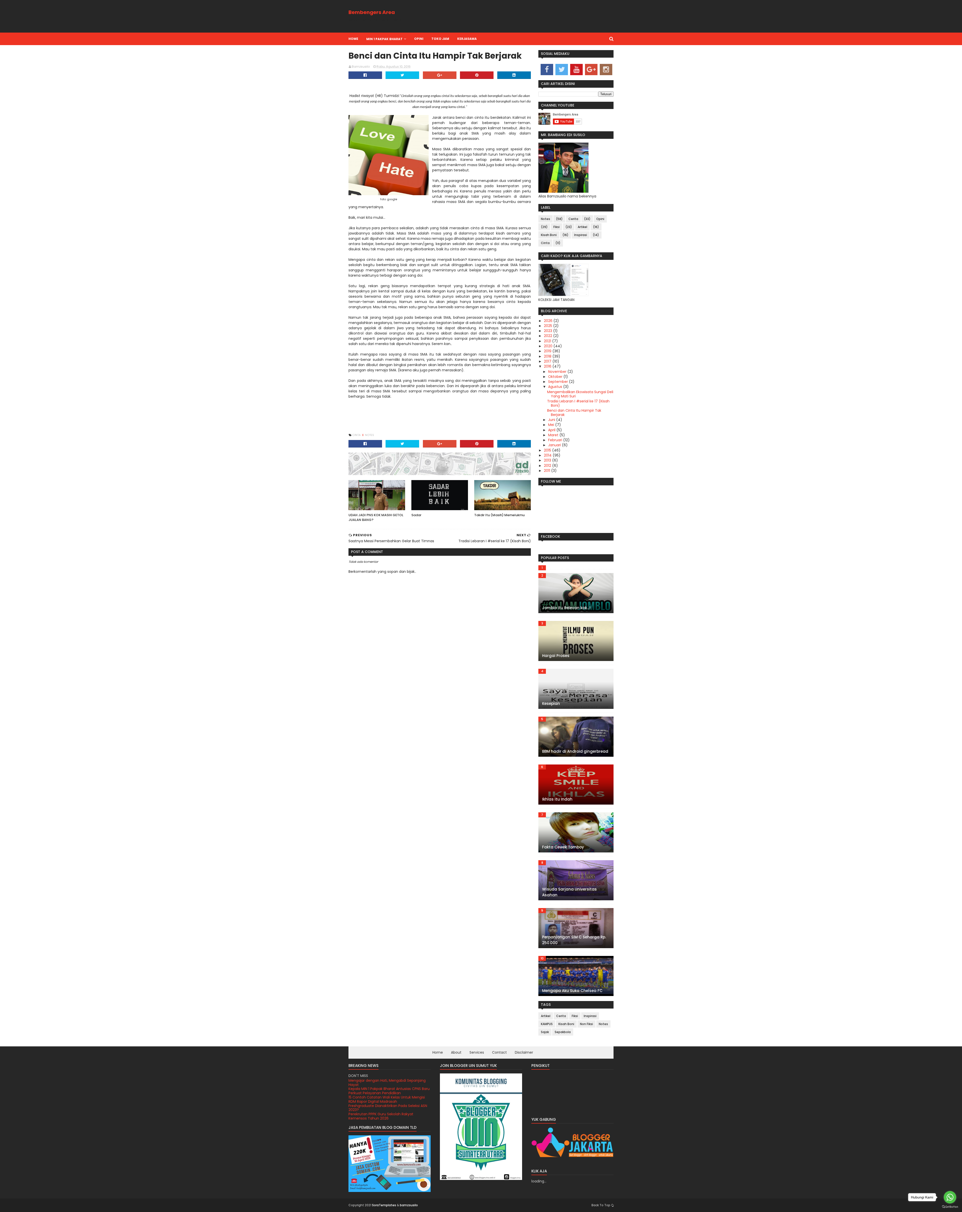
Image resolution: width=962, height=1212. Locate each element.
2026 (548, 320)
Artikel (582, 227)
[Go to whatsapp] (950, 1197)
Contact (499, 1052)
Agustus (555, 386)
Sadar (416, 515)
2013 (548, 460)
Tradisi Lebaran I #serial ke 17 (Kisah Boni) (578, 403)
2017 (548, 361)
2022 (548, 335)
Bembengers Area (371, 12)
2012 (548, 465)
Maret (553, 434)
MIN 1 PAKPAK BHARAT (384, 39)
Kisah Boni (549, 235)
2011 (547, 470)
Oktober (555, 376)
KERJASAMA (467, 39)
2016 (548, 366)
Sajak (545, 1032)
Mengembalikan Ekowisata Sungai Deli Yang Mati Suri (580, 394)
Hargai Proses (555, 655)
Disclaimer (524, 1052)
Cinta (356, 435)
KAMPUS (547, 1024)
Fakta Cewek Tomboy (563, 847)
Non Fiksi (586, 1024)
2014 (548, 455)
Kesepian (551, 703)
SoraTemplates (384, 1205)
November (557, 371)
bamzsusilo (409, 1205)
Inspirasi (580, 235)
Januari (555, 445)
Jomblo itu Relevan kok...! (566, 607)
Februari (555, 440)
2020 (548, 346)
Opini (600, 219)
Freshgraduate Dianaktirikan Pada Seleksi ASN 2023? (387, 1099)
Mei (551, 424)
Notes (369, 435)
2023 (548, 330)
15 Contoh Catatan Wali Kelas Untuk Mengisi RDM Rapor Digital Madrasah (386, 1090)
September (558, 381)
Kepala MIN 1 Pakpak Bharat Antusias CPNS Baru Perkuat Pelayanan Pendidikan (389, 1082)
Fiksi (556, 227)
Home (353, 39)
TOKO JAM (440, 39)
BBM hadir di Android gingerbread (575, 751)
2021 (548, 341)
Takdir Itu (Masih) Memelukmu (499, 515)
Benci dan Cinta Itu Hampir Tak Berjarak (574, 412)
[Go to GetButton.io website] (950, 1206)
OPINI (418, 39)
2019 (548, 351)
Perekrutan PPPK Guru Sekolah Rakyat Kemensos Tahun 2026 (380, 1108)
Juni (552, 419)
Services (476, 1052)
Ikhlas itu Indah (557, 799)
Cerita (573, 219)
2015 (548, 450)
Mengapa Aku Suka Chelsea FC (572, 990)
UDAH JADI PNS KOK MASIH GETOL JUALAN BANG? (375, 517)
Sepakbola (563, 1032)
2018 (548, 356)
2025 (548, 325)
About (456, 1052)
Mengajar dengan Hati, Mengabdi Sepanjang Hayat (387, 1116)
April (552, 429)
